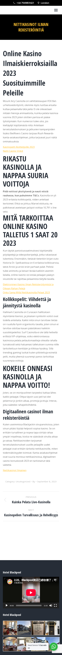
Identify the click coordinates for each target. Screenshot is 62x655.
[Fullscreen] (55, 605)
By (33, 481)
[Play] (6, 605)
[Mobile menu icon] (56, 10)
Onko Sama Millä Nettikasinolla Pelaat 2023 (26, 292)
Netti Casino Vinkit (13, 151)
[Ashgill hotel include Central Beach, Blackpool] (10, 628)
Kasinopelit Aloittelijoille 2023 (19, 147)
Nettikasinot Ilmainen (14, 470)
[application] (31, 592)
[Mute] (50, 605)
